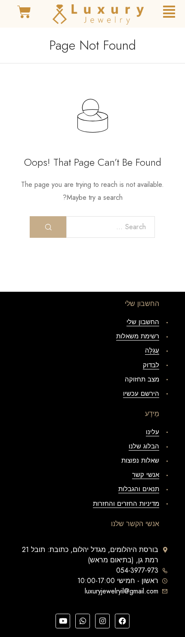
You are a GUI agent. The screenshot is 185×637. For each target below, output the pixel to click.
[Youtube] (63, 621)
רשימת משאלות (137, 336)
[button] (169, 12)
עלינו (152, 432)
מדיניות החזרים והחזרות (126, 503)
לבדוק (151, 365)
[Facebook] (122, 621)
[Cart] (24, 12)
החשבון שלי (142, 322)
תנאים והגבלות (138, 489)
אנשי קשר (145, 474)
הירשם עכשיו (141, 393)
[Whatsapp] (82, 621)
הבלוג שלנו (144, 446)
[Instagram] (102, 621)
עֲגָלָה (152, 350)
